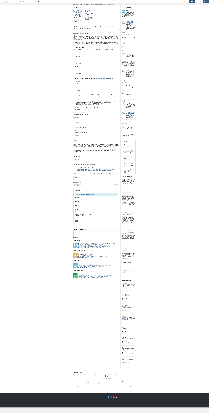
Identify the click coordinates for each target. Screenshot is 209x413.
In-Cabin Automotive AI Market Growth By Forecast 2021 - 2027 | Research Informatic (92, 276)
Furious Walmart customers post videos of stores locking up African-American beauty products (130, 24)
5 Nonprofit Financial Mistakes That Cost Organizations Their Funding (90, 247)
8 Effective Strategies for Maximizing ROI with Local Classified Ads (128, 232)
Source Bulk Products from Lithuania (84, 267)
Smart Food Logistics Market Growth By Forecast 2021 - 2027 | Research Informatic (92, 274)
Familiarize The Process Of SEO (128, 37)
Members (12, 1)
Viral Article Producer (77, 397)
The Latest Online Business (89, 14)
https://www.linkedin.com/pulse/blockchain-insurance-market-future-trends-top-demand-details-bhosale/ (95, 169)
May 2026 (124, 272)
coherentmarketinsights (127, 169)
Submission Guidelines (37, 1)
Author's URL (77, 205)
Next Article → (115, 185)
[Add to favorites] (118, 30)
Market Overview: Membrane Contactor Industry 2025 (130, 127)
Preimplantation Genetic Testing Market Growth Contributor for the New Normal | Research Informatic (95, 275)
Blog (20, 1)
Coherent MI (125, 170)
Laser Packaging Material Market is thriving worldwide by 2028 (88, 266)
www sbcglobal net (125, 323)
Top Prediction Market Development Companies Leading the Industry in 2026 (128, 300)
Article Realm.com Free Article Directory (79, 4)
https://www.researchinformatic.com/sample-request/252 (97, 46)
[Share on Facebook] (74, 182)
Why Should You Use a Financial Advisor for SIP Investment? (87, 244)
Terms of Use (85, 396)
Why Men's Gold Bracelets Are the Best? (109, 375)
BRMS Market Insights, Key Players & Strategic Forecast (88, 379)
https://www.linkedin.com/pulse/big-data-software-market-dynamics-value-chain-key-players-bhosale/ (94, 170)
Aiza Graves (130, 166)
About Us (75, 396)
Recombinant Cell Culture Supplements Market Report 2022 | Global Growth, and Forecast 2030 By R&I (129, 318)
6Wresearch (125, 166)
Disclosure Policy (93, 396)
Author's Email (77, 201)
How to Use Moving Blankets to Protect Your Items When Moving (130, 72)
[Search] (195, 1)
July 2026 (124, 268)
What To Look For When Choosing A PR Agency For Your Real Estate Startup (120, 381)
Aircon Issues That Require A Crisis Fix (128, 338)
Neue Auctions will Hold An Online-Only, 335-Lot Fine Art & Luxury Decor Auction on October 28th (131, 382)
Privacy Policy (80, 396)
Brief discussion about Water (82, 257)
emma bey (77, 33)
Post (76, 220)
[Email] (80, 182)
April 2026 (124, 274)
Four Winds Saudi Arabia (126, 295)
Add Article (206, 1)
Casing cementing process (126, 290)
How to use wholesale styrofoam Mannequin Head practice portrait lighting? (90, 256)
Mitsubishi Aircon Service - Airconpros (84, 264)
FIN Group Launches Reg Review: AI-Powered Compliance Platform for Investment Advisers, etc (93, 243)
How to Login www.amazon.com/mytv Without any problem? (128, 242)
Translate (130, 365)
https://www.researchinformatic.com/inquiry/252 (104, 78)
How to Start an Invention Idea (83, 254)
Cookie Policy (94, 397)
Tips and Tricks (124, 328)
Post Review (76, 237)
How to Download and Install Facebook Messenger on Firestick (88, 253)
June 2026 (124, 270)
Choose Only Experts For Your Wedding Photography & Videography (89, 265)
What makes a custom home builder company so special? (130, 100)
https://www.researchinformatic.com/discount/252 (86, 138)
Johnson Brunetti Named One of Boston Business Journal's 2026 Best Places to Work (92, 246)
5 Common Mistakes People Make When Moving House (130, 113)
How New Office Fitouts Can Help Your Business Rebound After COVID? (90, 263)
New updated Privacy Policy (86, 397)
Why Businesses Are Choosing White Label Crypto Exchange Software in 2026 (128, 222)
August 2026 (125, 265)
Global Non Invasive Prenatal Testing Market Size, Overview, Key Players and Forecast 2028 (77, 382)
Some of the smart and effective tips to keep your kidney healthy (99, 380)
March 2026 (125, 277)
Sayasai (128, 171)
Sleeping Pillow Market (81, 255)
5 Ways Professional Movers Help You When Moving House (130, 86)
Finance (87, 4)
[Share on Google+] (78, 182)
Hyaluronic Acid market (78, 35)
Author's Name (77, 197)
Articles (24, 1)
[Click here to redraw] (76, 214)
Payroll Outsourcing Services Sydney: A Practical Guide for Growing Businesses (91, 245)
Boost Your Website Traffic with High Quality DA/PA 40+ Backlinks (77, 16)
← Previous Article (77, 185)
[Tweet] (76, 182)
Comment (76, 209)
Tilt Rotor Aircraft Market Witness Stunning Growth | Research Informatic (90, 277)
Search (17, 1)
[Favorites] (198, 1)
